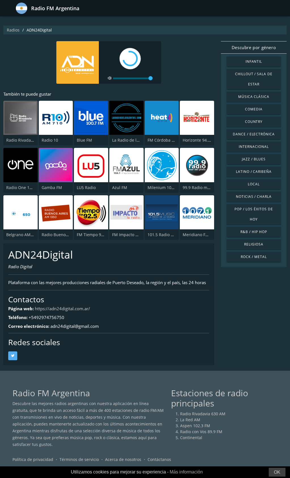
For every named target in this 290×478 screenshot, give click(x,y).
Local (254, 184)
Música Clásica (253, 96)
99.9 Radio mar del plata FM (209, 187)
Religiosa (253, 244)
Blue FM (84, 140)
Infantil (254, 61)
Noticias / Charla (254, 196)
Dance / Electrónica (254, 134)
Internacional (253, 146)
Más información (186, 471)
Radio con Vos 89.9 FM (201, 431)
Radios (13, 30)
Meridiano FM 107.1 (201, 234)
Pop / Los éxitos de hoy (253, 214)
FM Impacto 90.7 (127, 234)
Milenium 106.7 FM (166, 187)
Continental (191, 437)
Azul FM (119, 187)
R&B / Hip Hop (253, 231)
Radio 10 (50, 140)
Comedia (254, 109)
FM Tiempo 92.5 (92, 234)
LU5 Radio (86, 187)
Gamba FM (52, 187)
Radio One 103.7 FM (25, 187)
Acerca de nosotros (123, 459)
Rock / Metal (254, 256)
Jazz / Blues (254, 159)
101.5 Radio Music (165, 234)
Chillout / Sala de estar (253, 79)
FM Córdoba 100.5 (165, 140)
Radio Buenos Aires (60, 234)
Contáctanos (159, 459)
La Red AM (190, 419)
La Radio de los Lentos (133, 140)
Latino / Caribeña (254, 171)
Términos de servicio (79, 459)
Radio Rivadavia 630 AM (29, 140)
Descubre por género (254, 47)
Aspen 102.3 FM (195, 425)
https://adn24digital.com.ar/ (62, 308)
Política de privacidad (32, 459)
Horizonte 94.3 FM (200, 140)
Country (254, 121)
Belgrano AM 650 (22, 234)
